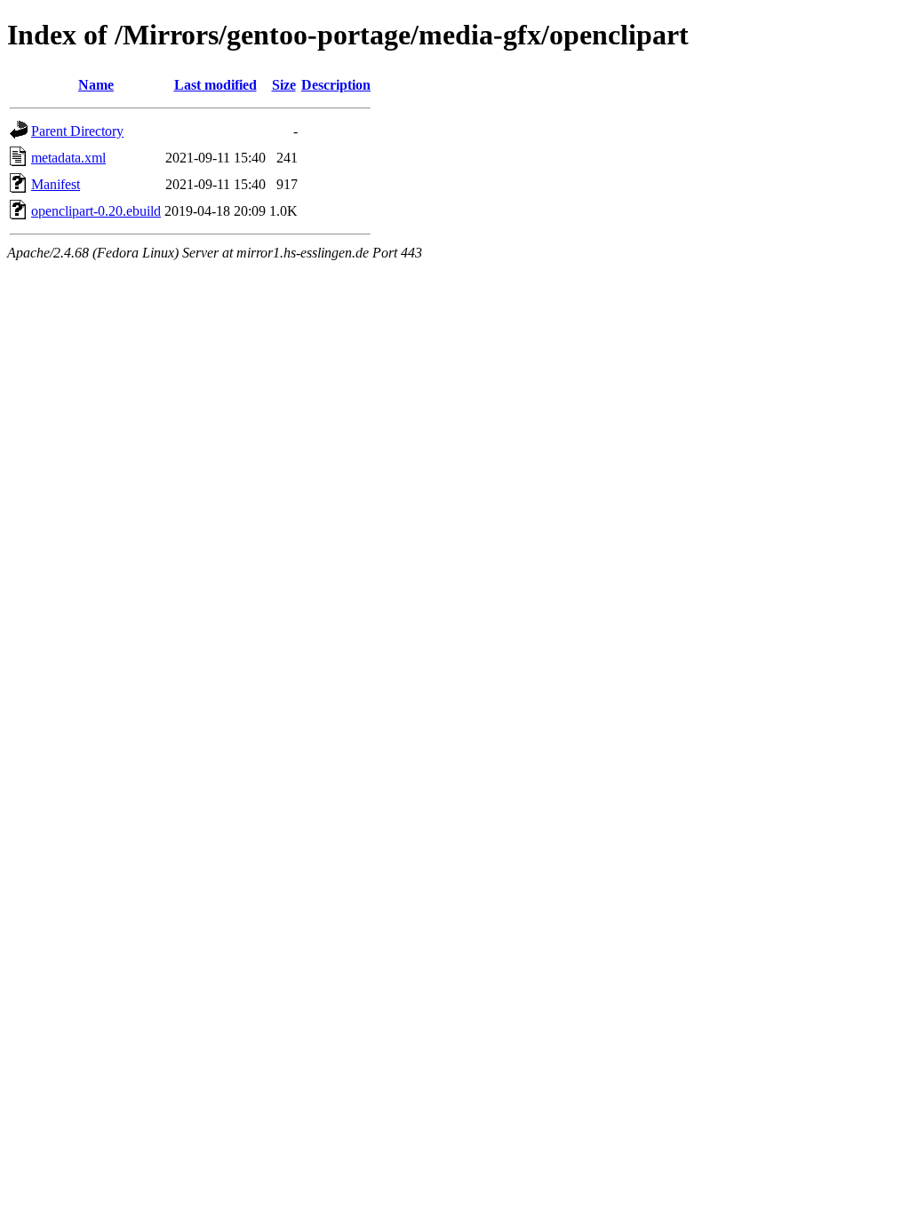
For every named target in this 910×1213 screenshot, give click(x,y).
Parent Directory (77, 131)
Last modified (215, 84)
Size (284, 84)
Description (336, 84)
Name (96, 84)
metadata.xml (68, 157)
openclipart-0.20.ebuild (96, 210)
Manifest (55, 184)
